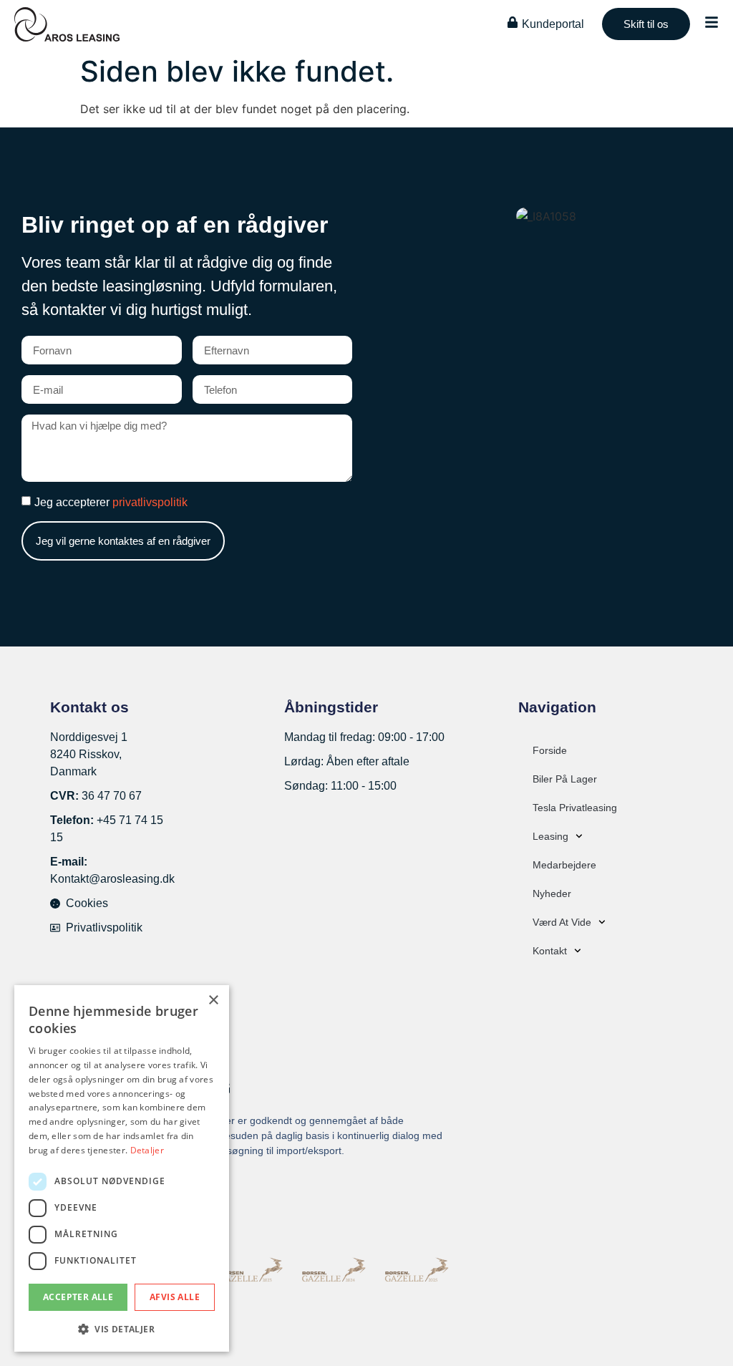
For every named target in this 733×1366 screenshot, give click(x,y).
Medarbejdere (564, 865)
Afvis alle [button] (175, 1297)
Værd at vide (562, 922)
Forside (550, 750)
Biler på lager (565, 779)
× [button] (213, 1000)
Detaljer (147, 1150)
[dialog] (121, 1168)
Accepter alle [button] (78, 1297)
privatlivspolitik (150, 502)
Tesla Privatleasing (575, 807)
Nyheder (552, 893)
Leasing (550, 836)
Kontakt (550, 950)
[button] (122, 1328)
